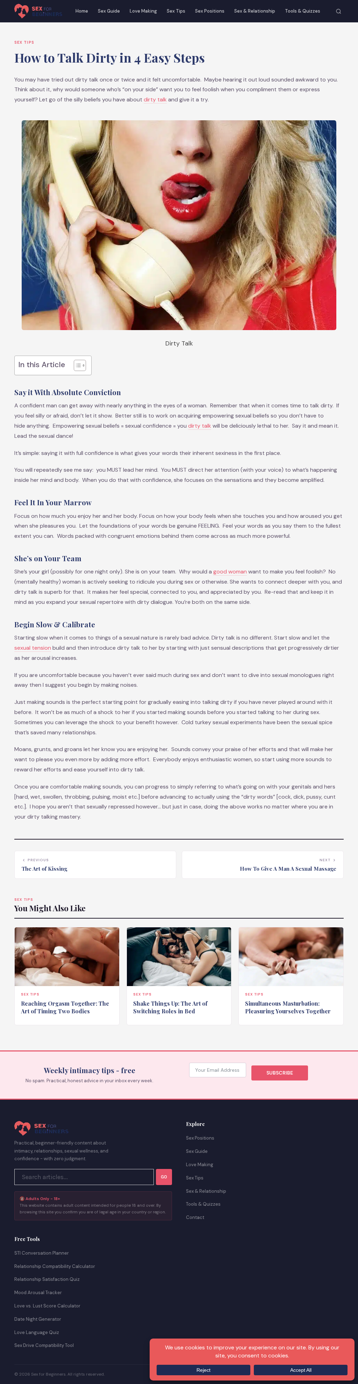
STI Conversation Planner (41, 1253)
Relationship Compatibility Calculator (54, 1266)
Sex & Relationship (254, 11)
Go (164, 1176)
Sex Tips (176, 11)
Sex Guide (109, 11)
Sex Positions (209, 11)
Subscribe (279, 1073)
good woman (230, 571)
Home (82, 11)
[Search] (339, 11)
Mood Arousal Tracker (38, 1293)
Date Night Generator (37, 1319)
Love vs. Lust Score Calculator (47, 1306)
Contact (195, 1217)
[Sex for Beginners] (38, 11)
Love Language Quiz (36, 1332)
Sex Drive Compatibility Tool (44, 1345)
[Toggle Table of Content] (76, 365)
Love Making (143, 11)
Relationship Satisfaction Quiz (47, 1279)
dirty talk (155, 99)
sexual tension (32, 647)
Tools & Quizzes (302, 11)
